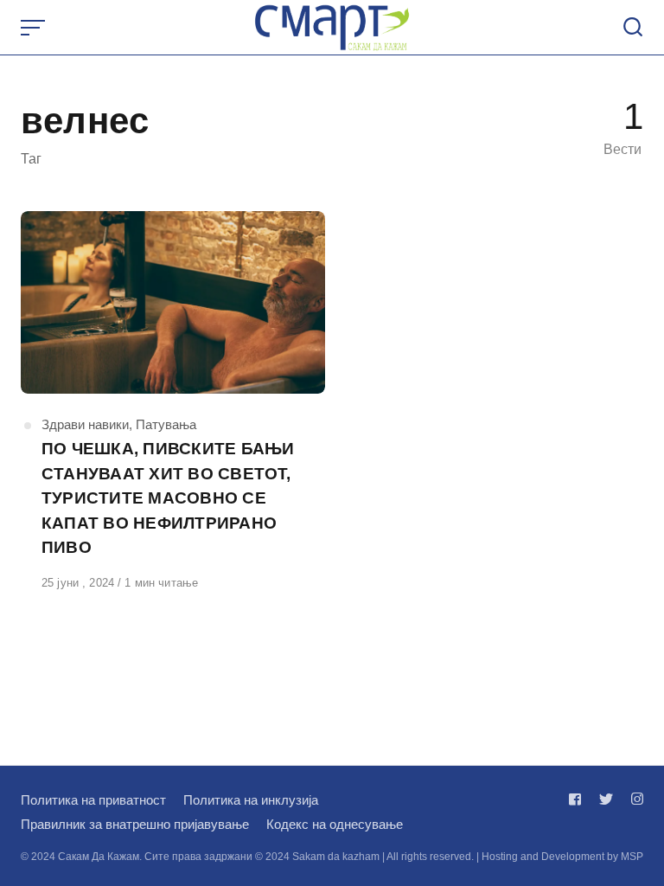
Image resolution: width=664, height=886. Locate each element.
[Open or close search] (633, 28)
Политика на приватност (93, 800)
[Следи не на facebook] (578, 799)
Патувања (166, 424)
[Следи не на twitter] (606, 799)
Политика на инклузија (250, 800)
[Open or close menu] (34, 27)
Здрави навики (85, 424)
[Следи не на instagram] (633, 799)
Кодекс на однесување (334, 824)
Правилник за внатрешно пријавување (135, 824)
